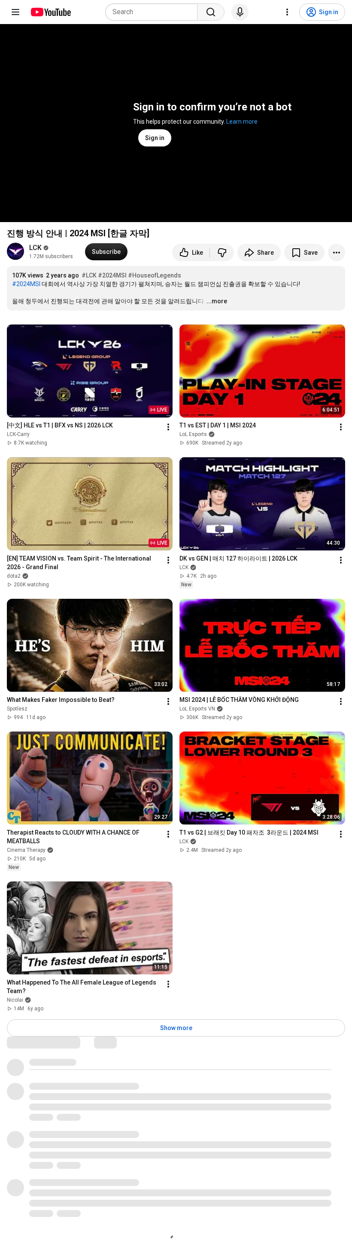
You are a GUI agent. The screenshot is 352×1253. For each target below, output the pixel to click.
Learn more (242, 121)
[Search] (211, 12)
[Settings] (287, 12)
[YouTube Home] (50, 12)
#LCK (89, 275)
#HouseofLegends (154, 275)
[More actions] (336, 252)
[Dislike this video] (222, 252)
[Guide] (15, 12)
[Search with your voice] (240, 12)
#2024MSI (112, 275)
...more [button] (216, 301)
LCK (35, 248)
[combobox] (153, 12)
